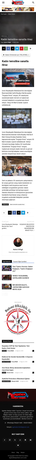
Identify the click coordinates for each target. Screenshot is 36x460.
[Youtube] (30, 440)
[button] (3, 2)
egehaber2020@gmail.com (20, 427)
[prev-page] (3, 294)
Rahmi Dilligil (7, 42)
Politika (4, 350)
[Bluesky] (18, 445)
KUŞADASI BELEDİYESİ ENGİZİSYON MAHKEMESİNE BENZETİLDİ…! (27, 227)
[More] (30, 48)
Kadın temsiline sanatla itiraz (17, 204)
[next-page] (6, 294)
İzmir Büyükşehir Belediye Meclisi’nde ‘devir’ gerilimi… (10, 226)
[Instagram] (10, 440)
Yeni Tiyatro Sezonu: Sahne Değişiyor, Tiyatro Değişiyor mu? (22, 269)
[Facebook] (8, 48)
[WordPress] (25, 440)
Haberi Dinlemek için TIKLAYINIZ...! (17, 55)
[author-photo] (18, 247)
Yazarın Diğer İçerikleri (20, 261)
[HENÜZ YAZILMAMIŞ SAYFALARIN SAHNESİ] (7, 277)
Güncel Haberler (6, 288)
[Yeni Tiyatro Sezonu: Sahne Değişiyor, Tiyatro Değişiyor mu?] (7, 268)
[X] (13, 48)
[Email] (4, 48)
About (13, 452)
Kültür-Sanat (11, 14)
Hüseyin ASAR (15, 381)
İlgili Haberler (7, 261)
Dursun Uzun (10, 372)
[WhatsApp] (26, 48)
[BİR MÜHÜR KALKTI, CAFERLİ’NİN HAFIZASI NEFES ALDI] (7, 286)
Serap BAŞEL (10, 350)
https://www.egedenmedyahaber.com (18, 252)
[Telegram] (17, 48)
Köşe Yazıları (5, 270)
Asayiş (3, 372)
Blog (18, 452)
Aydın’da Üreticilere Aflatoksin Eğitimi (16, 379)
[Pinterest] (21, 48)
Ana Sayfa (3, 14)
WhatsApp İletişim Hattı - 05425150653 (19, 423)
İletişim (23, 452)
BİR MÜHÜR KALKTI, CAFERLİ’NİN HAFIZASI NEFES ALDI (20, 287)
